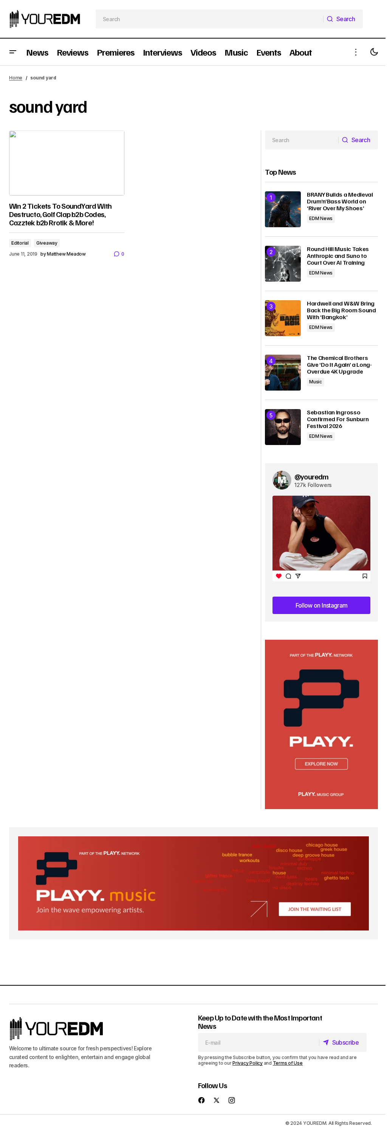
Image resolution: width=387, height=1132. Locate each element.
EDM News (321, 218)
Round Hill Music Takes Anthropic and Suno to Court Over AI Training (338, 256)
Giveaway (46, 243)
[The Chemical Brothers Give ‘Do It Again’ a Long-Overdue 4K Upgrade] (283, 373)
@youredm (311, 476)
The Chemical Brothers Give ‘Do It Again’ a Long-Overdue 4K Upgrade (339, 365)
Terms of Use (288, 1063)
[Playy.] (193, 883)
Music (315, 382)
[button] (13, 52)
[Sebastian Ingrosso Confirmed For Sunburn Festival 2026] (283, 427)
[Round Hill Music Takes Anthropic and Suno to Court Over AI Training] (283, 264)
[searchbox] (210, 19)
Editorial (20, 243)
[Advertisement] (321, 724)
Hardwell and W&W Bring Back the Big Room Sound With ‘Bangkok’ (341, 310)
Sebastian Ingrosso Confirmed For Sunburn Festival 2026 (337, 419)
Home (15, 78)
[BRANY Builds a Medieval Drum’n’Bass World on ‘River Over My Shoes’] (283, 209)
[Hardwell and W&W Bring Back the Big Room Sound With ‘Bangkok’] (283, 318)
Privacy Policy (247, 1063)
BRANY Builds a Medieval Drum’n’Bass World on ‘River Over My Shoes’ (340, 201)
